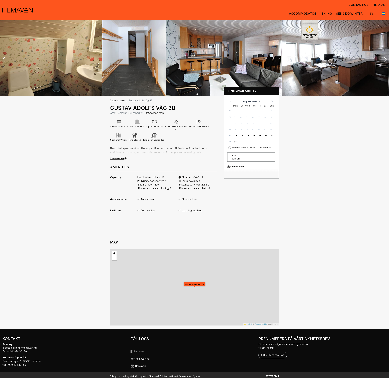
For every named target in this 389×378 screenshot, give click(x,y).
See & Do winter (349, 13)
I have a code (237, 166)
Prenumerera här (272, 355)
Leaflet (249, 324)
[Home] (17, 10)
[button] (3, 59)
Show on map (156, 113)
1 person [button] (234, 158)
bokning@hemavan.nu (24, 347)
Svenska (383, 13)
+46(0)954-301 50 (17, 351)
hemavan (139, 351)
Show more (117, 158)
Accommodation (303, 13)
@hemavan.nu (141, 358)
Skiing (326, 13)
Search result (117, 100)
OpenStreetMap (261, 324)
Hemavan (140, 366)
